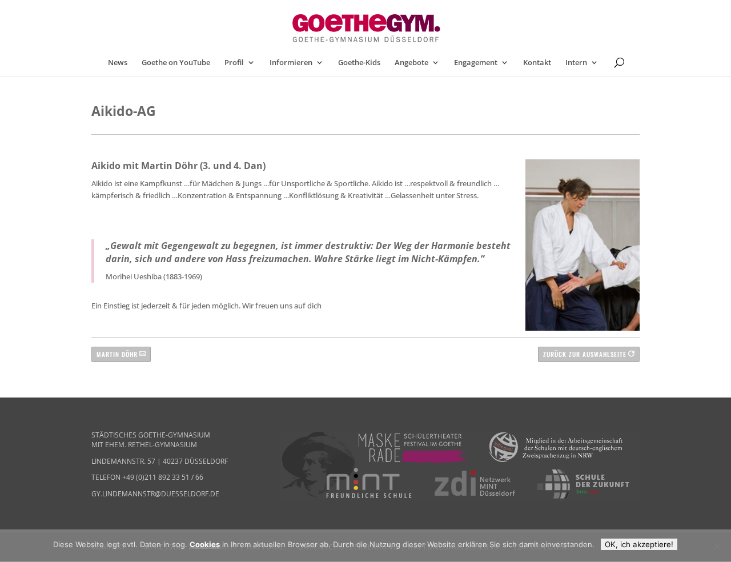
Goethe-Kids (359, 62)
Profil (234, 62)
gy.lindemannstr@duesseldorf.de (155, 494)
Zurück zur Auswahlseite (584, 354)
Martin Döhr (117, 354)
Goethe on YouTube (176, 62)
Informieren (291, 62)
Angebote (411, 62)
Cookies (205, 544)
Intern (576, 62)
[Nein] (716, 546)
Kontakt (537, 62)
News (117, 62)
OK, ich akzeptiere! (639, 544)
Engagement (475, 62)
